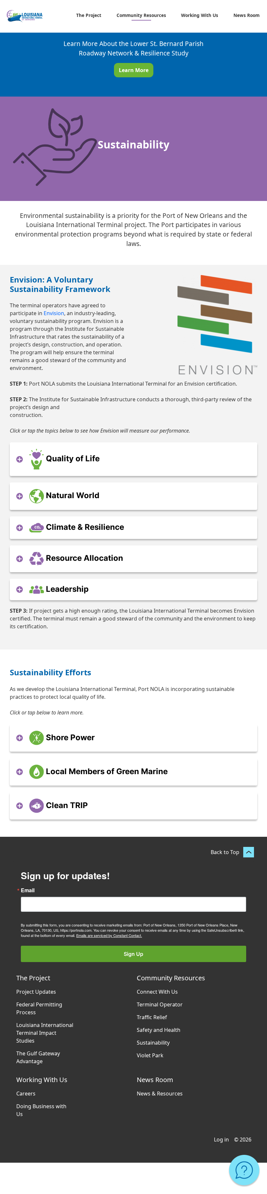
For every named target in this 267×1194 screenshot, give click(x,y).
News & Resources (160, 1093)
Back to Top (225, 852)
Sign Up (133, 954)
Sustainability (153, 1042)
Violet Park (150, 1055)
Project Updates (36, 991)
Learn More (133, 70)
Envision (54, 313)
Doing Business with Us (41, 1110)
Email (28, 890)
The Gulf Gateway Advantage (38, 1057)
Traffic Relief (152, 1017)
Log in (221, 1139)
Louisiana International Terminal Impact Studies (44, 1032)
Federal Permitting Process (39, 1008)
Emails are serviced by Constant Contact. (109, 935)
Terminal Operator (160, 1004)
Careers (25, 1093)
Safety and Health (158, 1029)
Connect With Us (157, 991)
